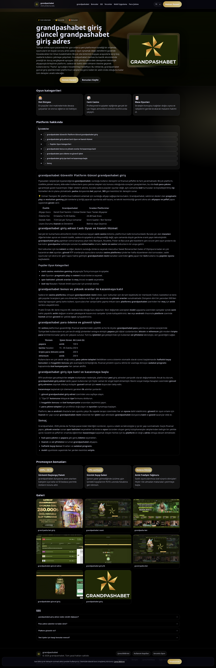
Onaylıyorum (175, 661)
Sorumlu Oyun (159, 653)
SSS (101, 4)
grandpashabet (83, 4)
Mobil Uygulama (120, 4)
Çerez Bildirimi (123, 653)
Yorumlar (108, 4)
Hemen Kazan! (172, 4)
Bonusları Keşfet (90, 80)
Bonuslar (94, 4)
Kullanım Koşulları (141, 653)
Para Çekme (134, 4)
